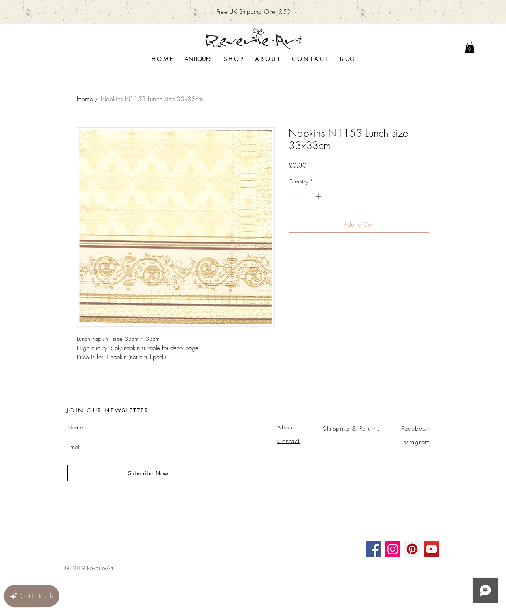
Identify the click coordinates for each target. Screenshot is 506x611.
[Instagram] (392, 549)
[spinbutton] (307, 196)
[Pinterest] (412, 549)
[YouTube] (431, 549)
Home (85, 99)
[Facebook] (373, 549)
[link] (469, 47)
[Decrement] (295, 196)
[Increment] (319, 196)
